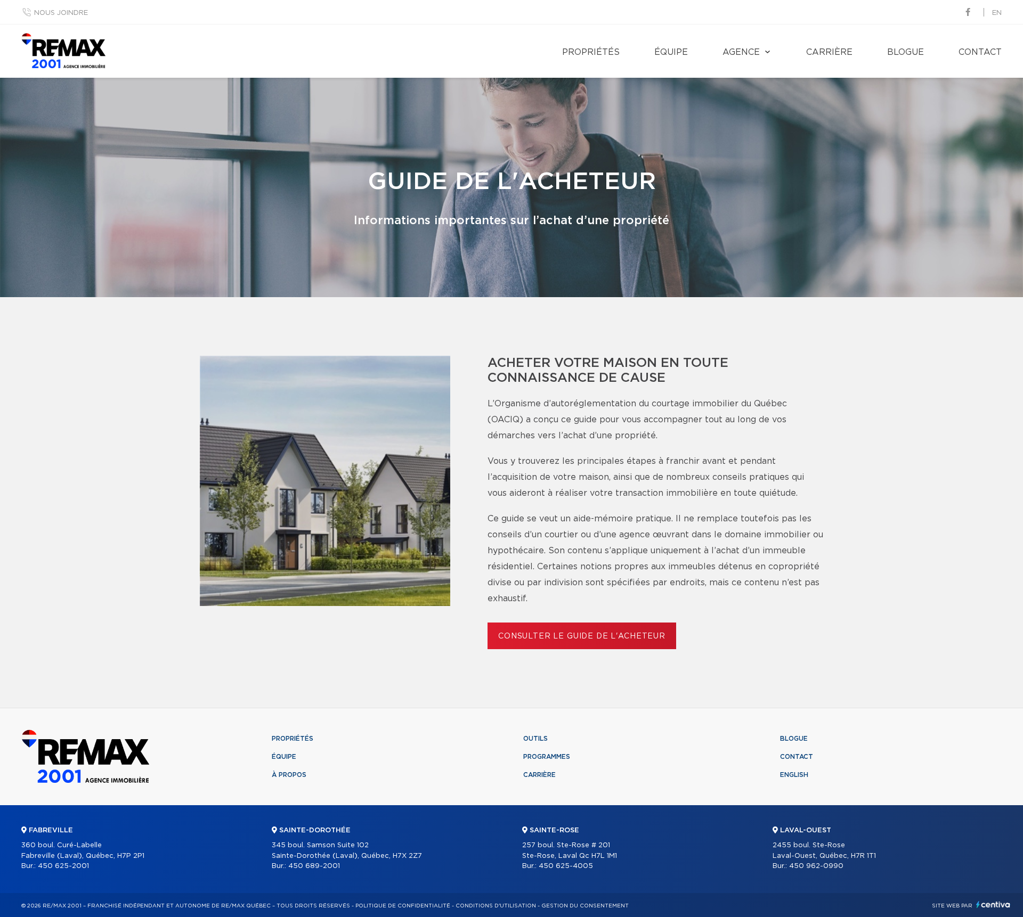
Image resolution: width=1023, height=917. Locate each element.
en (997, 13)
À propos (289, 775)
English (794, 775)
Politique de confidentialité (402, 905)
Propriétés (591, 52)
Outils (535, 738)
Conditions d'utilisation (496, 905)
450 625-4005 (566, 866)
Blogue (905, 52)
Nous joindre (61, 13)
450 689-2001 (314, 866)
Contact (980, 52)
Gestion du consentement (585, 905)
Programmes (546, 757)
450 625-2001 (63, 866)
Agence (741, 52)
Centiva (993, 904)
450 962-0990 (816, 866)
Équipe (671, 52)
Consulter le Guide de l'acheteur (581, 636)
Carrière (829, 52)
